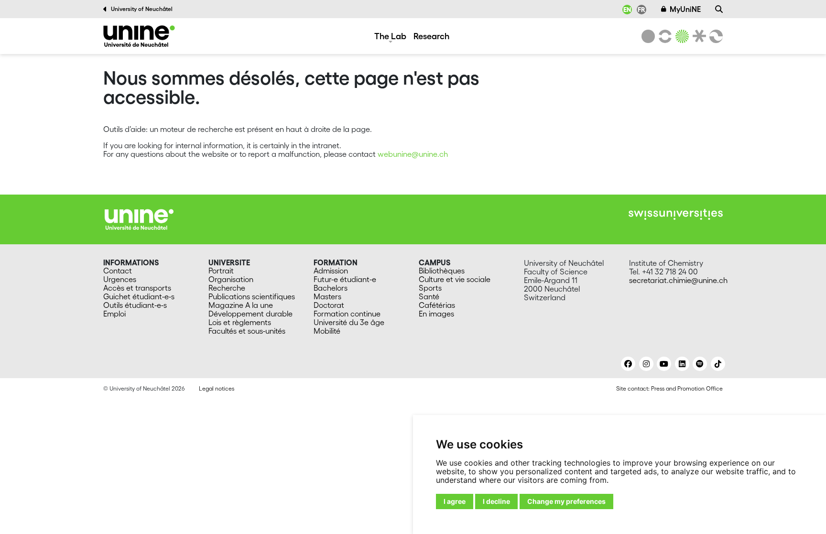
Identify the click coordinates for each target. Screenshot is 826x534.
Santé (429, 296)
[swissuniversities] (676, 214)
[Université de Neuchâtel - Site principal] (139, 218)
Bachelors (331, 287)
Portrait (221, 270)
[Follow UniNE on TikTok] (718, 364)
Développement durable (250, 313)
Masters (327, 296)
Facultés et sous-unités (246, 331)
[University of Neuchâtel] (648, 36)
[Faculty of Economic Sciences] (714, 36)
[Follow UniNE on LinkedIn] (682, 364)
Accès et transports (137, 287)
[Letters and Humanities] (663, 36)
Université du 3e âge (349, 322)
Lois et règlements (239, 322)
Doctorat (329, 305)
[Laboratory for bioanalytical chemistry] (139, 36)
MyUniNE (685, 9)
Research (431, 36)
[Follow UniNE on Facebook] (628, 364)
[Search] (719, 9)
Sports (430, 287)
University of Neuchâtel (142, 9)
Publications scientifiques (251, 296)
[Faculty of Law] (697, 36)
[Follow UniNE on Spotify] (700, 364)
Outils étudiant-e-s (135, 305)
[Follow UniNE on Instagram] (646, 364)
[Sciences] (680, 36)
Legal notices (216, 388)
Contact (117, 270)
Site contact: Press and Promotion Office (669, 388)
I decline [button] (496, 501)
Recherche (226, 287)
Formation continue (347, 313)
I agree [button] (455, 501)
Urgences (119, 279)
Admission (331, 270)
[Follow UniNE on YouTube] (664, 364)
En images (436, 313)
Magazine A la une (240, 305)
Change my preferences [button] (566, 501)
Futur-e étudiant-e (345, 279)
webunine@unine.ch (413, 154)
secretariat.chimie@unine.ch (678, 280)
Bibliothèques (442, 270)
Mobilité (327, 331)
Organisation (230, 279)
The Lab (390, 36)
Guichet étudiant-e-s (138, 296)
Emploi (114, 313)
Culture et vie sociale (454, 279)
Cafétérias (437, 305)
